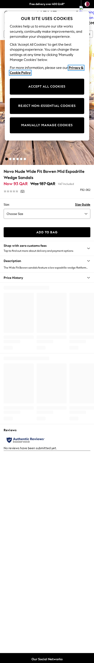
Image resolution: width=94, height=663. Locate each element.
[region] (47, 76)
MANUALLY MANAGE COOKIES (47, 125)
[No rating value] (12, 191)
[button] (6, 159)
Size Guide (82, 205)
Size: (7, 205)
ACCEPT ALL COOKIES (46, 86)
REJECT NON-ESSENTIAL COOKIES (47, 106)
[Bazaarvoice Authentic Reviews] (25, 440)
